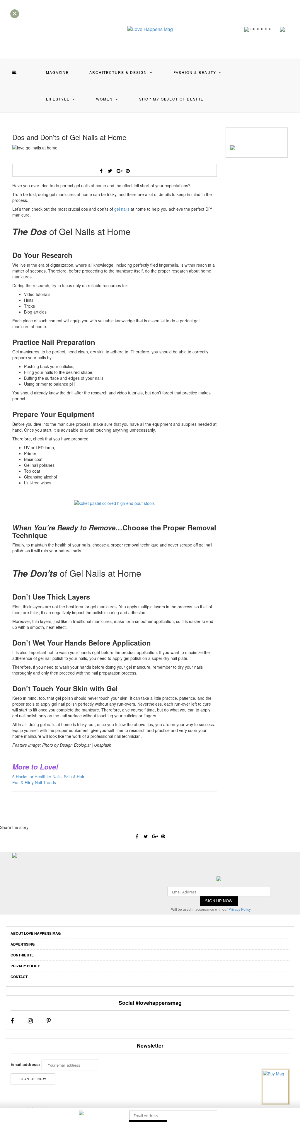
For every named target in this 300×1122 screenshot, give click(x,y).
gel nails (121, 209)
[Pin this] (127, 170)
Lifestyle (58, 98)
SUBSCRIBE (261, 29)
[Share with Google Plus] (119, 170)
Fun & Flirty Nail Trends (34, 782)
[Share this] (101, 170)
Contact (19, 976)
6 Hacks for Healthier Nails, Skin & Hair (48, 776)
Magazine (57, 72)
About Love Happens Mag (36, 933)
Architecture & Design (118, 72)
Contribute (22, 955)
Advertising (23, 944)
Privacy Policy (240, 909)
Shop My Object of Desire (171, 98)
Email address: (25, 1064)
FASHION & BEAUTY (194, 72)
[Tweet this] (110, 170)
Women (104, 98)
